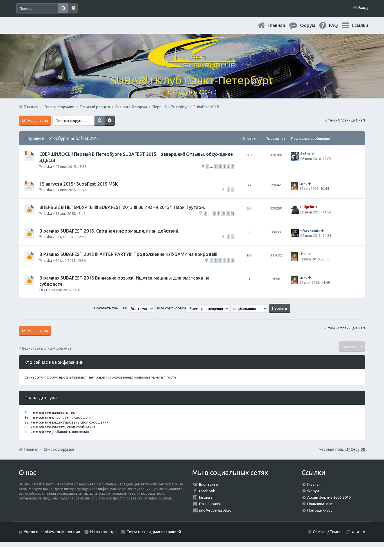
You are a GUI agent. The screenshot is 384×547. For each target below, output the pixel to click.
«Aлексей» (310, 230)
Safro (305, 154)
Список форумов (59, 449)
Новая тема (37, 120)
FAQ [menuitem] (337, 25)
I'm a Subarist (210, 504)
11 (227, 213)
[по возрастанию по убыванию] (249, 308)
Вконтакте (208, 484)
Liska (48, 166)
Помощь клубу (319, 510)
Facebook (207, 491)
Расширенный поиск (73, 8)
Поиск (63, 8)
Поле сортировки (171, 308)
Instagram (207, 497)
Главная (281, 25)
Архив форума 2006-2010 (329, 497)
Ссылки (360, 25)
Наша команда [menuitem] (103, 532)
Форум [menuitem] (312, 25)
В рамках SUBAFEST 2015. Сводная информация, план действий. (109, 230)
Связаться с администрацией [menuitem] (154, 532)
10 (223, 213)
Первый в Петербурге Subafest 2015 (62, 138)
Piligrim (307, 207)
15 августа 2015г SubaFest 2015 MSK (78, 183)
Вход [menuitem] (363, 7)
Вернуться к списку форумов (47, 348)
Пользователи (319, 504)
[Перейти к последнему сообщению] (313, 154)
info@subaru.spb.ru (215, 510)
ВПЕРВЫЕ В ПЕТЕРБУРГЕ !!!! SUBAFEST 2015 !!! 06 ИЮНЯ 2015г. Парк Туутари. (122, 207)
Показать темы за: (111, 308)
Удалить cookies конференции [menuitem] (52, 532)
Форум (313, 491)
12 (232, 213)
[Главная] (192, 64)
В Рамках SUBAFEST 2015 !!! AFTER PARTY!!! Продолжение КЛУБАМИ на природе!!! (128, 254)
